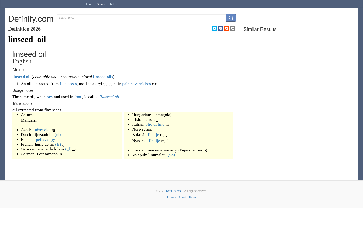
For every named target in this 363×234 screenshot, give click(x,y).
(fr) (58, 144)
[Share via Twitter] (214, 28)
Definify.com (174, 191)
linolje (153, 134)
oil (28, 76)
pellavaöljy (45, 139)
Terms (192, 197)
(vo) (171, 155)
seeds (72, 83)
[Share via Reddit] (226, 28)
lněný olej (42, 129)
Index (113, 4)
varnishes (143, 83)
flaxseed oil (109, 96)
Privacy (171, 197)
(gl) (68, 149)
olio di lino (155, 124)
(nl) (58, 134)
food (78, 96)
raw (50, 96)
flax (63, 83)
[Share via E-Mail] (232, 28)
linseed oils (103, 76)
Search (101, 4)
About (182, 197)
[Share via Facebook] (220, 28)
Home (88, 4)
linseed (18, 76)
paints (127, 83)
